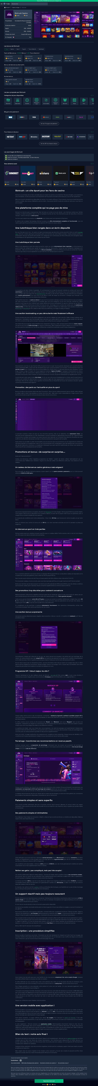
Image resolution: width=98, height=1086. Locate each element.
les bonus (48, 512)
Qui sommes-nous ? (63, 1063)
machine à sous (41, 293)
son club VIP (54, 675)
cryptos (36, 887)
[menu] (2, 4)
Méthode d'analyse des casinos (30, 1063)
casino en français (69, 1017)
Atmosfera (26, 308)
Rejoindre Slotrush (49, 1081)
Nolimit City (18, 308)
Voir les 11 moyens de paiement (49, 123)
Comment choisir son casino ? (48, 1063)
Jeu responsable (15, 1063)
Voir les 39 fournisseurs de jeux (49, 143)
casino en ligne (71, 1038)
